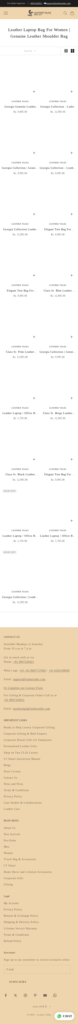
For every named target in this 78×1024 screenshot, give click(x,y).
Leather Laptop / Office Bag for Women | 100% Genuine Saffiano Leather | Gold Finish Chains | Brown (20, 413)
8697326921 (36, 3)
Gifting (8, 884)
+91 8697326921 (23, 661)
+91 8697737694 (35, 670)
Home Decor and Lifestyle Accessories (28, 872)
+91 (22, 670)
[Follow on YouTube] (45, 995)
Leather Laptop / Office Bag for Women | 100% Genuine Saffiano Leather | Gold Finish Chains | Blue (20, 536)
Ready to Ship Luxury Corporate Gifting (29, 727)
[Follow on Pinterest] (35, 995)
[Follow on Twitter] (15, 995)
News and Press (13, 784)
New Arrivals (12, 834)
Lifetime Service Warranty (20, 928)
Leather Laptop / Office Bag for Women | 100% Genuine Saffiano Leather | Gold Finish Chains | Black (58, 536)
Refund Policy (13, 941)
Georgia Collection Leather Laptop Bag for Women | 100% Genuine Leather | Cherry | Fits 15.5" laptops (20, 230)
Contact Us (10, 777)
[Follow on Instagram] (25, 995)
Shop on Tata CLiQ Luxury (21, 752)
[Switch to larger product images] (66, 51)
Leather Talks (20, 101)
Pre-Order (10, 840)
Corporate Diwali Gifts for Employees (28, 740)
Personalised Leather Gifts (20, 746)
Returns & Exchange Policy (21, 915)
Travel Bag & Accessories (20, 859)
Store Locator (12, 771)
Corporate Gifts (13, 878)
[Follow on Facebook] (6, 995)
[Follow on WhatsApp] (55, 995)
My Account (11, 903)
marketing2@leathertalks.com (31, 708)
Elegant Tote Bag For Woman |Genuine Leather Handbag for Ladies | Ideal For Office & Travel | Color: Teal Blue (20, 291)
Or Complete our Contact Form (23, 688)
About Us (10, 828)
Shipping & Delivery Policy (21, 922)
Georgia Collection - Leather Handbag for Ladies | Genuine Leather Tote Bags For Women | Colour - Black (58, 168)
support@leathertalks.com (58, 3)
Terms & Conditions (16, 790)
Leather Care (12, 809)
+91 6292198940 (59, 670)
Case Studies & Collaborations (23, 802)
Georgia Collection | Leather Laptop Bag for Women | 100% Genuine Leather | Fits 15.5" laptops (20, 597)
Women (8, 853)
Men (6, 846)
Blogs (7, 765)
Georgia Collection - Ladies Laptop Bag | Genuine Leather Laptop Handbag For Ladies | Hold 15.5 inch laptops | (58, 107)
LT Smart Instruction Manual (22, 759)
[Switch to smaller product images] (72, 51)
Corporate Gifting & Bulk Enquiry (25, 733)
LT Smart (10, 865)
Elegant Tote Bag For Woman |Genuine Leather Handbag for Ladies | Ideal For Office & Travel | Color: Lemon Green (58, 475)
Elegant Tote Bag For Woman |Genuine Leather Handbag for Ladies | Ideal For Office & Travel (58, 230)
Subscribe (18, 981)
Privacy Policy (13, 796)
